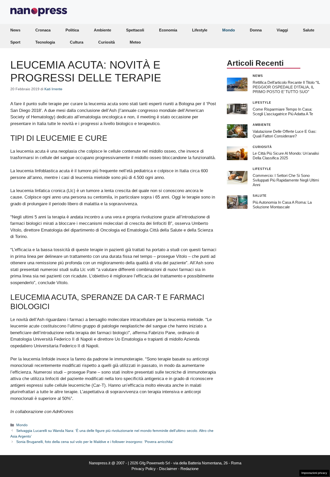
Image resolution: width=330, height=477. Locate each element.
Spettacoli (135, 30)
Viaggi (282, 30)
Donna (256, 30)
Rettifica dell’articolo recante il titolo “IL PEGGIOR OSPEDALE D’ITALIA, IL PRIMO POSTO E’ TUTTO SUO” (286, 87)
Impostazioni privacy (314, 472)
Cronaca (43, 30)
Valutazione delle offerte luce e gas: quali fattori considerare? (284, 133)
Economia (168, 30)
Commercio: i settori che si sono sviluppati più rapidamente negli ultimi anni (286, 180)
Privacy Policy (143, 468)
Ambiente (102, 30)
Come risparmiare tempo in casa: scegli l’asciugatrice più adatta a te (283, 111)
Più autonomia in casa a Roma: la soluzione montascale (282, 204)
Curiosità (106, 42)
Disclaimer (168, 468)
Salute (308, 30)
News (15, 30)
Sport (15, 42)
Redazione (189, 468)
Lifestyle (199, 30)
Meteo (135, 42)
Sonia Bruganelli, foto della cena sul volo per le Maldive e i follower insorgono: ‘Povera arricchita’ (94, 442)
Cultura (76, 42)
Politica (72, 30)
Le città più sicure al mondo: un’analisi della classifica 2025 (286, 155)
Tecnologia (45, 42)
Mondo (228, 30)
